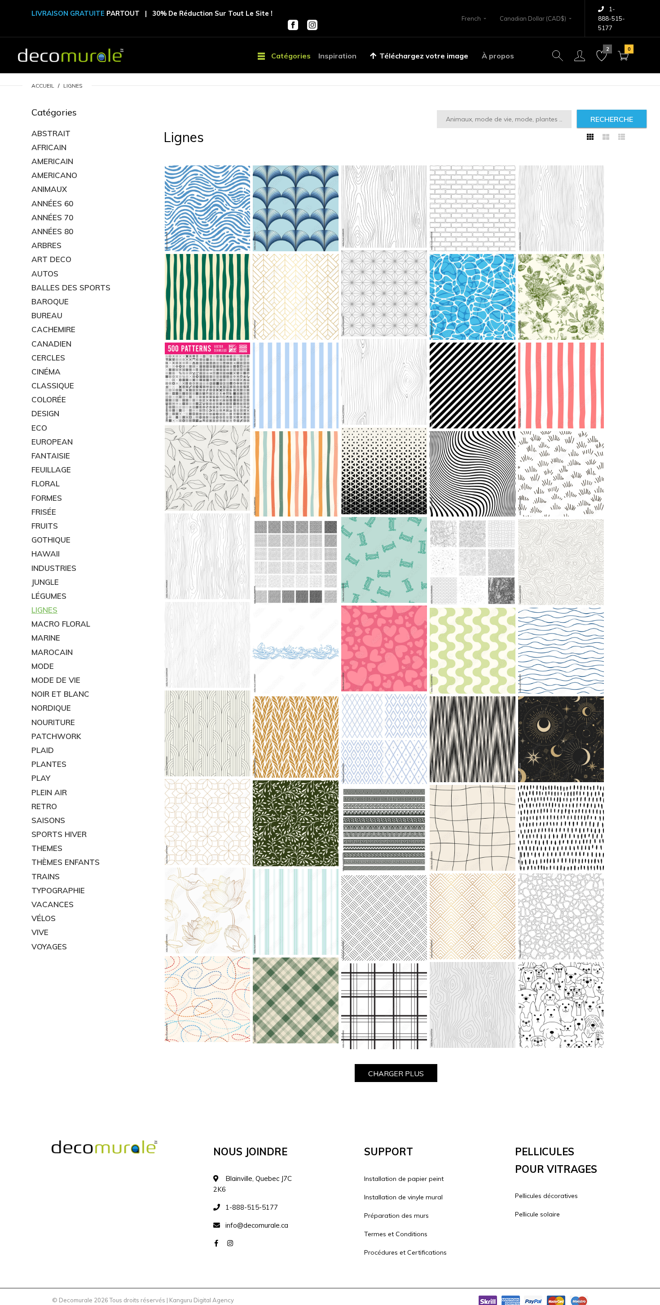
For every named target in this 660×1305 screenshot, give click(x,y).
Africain (48, 147)
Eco (39, 427)
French (471, 18)
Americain (52, 161)
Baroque (50, 301)
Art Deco (51, 259)
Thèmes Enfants (65, 862)
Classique (52, 385)
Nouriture (53, 722)
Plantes (48, 764)
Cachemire (53, 329)
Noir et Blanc (60, 694)
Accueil (42, 85)
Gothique (50, 539)
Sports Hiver (59, 834)
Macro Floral (60, 623)
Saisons (48, 820)
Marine (45, 637)
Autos (44, 273)
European (52, 441)
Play (40, 778)
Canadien (51, 343)
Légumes (48, 596)
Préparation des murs (396, 1215)
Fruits (44, 525)
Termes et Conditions (395, 1234)
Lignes (73, 85)
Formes (46, 498)
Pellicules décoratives (546, 1196)
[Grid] (590, 137)
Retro (44, 806)
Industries (53, 568)
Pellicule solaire (537, 1214)
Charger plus (396, 1073)
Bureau (46, 315)
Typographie (58, 890)
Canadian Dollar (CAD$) (533, 18)
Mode (42, 666)
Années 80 (52, 231)
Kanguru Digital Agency (201, 1300)
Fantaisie (50, 455)
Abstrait (50, 133)
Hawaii (45, 553)
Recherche (611, 119)
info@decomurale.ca (256, 1225)
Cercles (48, 357)
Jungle (45, 582)
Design (45, 413)
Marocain (52, 652)
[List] (622, 137)
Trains (45, 876)
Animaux (49, 189)
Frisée (43, 512)
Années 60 (52, 203)
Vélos (43, 918)
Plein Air (49, 792)
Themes (46, 848)
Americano (54, 175)
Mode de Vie (55, 680)
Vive (39, 932)
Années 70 (52, 217)
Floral (45, 483)
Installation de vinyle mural (403, 1197)
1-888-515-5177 (611, 18)
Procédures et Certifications (405, 1252)
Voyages (49, 946)
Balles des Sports (70, 287)
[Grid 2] (606, 137)
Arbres (46, 245)
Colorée (48, 399)
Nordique (51, 708)
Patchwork (56, 736)
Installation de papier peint (404, 1179)
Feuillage (51, 469)
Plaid (42, 750)
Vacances (52, 904)
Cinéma (46, 371)
